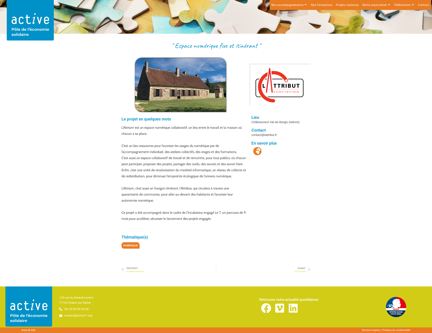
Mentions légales (371, 330)
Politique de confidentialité (396, 330)
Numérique (130, 245)
